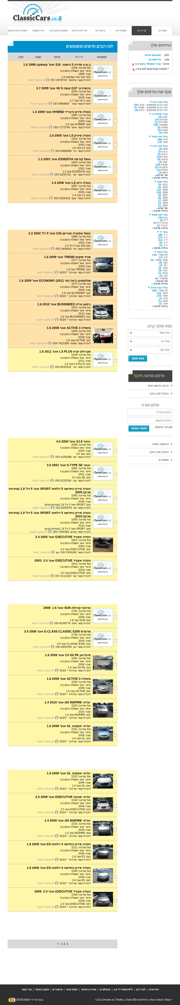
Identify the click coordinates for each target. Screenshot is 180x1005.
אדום (165, 273)
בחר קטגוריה (160, 114)
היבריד (164, 225)
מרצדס (164, 170)
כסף (165, 262)
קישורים (57, 989)
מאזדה (164, 164)
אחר (165, 303)
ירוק (166, 265)
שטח (165, 132)
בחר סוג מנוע (160, 214)
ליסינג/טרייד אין (123, 989)
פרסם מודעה (149, 376)
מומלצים (105, 989)
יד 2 (166, 237)
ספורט (164, 127)
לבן (166, 257)
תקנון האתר (42, 989)
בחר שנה (162, 181)
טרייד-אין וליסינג (79, 30)
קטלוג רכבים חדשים (17, 30)
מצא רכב (162, 30)
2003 (165, 205)
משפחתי (163, 124)
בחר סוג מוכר (159, 136)
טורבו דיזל (162, 222)
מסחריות (163, 122)
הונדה (165, 156)
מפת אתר (71, 989)
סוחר (165, 142)
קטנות (165, 130)
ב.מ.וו (165, 151)
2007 (165, 195)
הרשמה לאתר (160, 444)
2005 (165, 200)
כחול (165, 270)
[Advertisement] (117, 9)
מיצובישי (163, 167)
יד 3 (166, 240)
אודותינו (154, 989)
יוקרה (165, 117)
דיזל (166, 220)
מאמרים (164, 460)
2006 (165, 197)
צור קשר (27, 989)
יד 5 (166, 245)
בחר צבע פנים (159, 287)
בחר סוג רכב (160, 102)
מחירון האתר (88, 989)
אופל (165, 149)
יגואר (165, 162)
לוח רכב (141, 989)
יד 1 (166, 235)
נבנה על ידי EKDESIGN (29, 999)
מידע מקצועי (38, 30)
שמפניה (164, 278)
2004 (165, 203)
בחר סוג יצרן (160, 146)
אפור (165, 268)
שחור (165, 293)
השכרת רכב (120, 30)
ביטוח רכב (100, 30)
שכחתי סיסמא (163, 427)
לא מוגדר (163, 254)
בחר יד (164, 232)
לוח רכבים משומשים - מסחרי (153, 107)
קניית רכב (141, 30)
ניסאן (165, 172)
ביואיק (164, 154)
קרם (166, 298)
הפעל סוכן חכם (159, 393)
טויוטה (164, 159)
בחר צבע (162, 251)
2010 (165, 187)
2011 (165, 184)
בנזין (165, 217)
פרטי (165, 139)
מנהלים (164, 119)
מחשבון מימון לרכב (59, 30)
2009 (165, 189)
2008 (165, 192)
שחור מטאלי (161, 260)
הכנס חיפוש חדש (158, 385)
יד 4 (166, 242)
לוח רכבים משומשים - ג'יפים (153, 110)
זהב (166, 275)
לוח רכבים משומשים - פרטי (153, 105)
